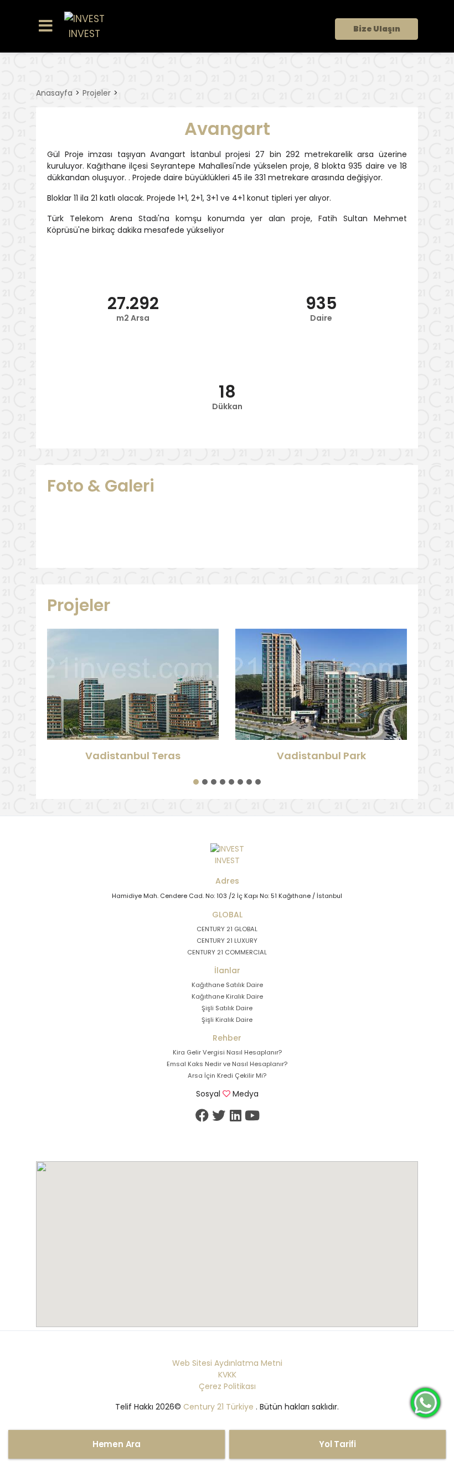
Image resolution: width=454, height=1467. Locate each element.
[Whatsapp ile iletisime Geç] (425, 1401)
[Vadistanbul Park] (321, 684)
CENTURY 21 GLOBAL (227, 929)
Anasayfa (54, 92)
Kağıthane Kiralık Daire (227, 996)
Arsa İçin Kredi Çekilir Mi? (227, 1075)
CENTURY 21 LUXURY (227, 940)
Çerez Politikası (227, 1386)
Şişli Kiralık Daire (227, 1020)
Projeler (96, 92)
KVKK (227, 1374)
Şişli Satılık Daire (227, 1008)
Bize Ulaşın (376, 28)
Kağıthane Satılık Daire (227, 985)
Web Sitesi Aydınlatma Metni (227, 1363)
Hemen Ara (116, 1444)
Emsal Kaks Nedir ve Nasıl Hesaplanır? (227, 1064)
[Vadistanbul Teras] (133, 684)
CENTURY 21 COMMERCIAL (227, 952)
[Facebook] (202, 1115)
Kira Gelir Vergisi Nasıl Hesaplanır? (227, 1052)
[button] (196, 782)
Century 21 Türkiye (218, 1406)
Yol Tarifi (337, 1444)
